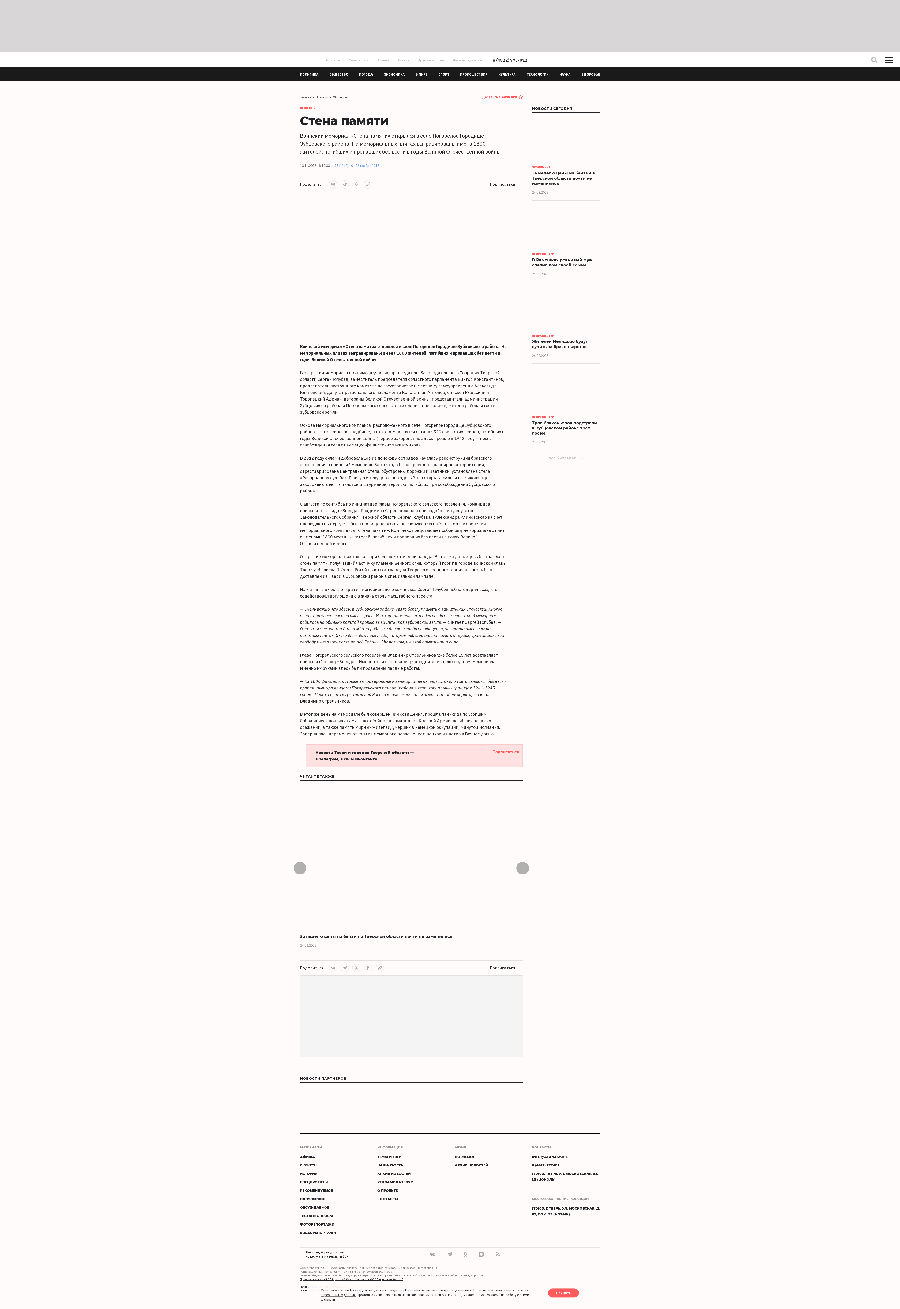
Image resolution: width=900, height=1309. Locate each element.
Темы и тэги (358, 60)
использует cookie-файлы (401, 1290)
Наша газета (390, 1165)
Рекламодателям (467, 60)
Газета (403, 60)
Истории (308, 1173)
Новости (333, 60)
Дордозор (465, 1156)
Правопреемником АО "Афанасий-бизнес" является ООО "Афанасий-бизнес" (351, 1279)
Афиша (383, 60)
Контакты (387, 1199)
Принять (563, 1293)
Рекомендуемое (316, 1190)
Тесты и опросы (316, 1216)
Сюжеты (309, 1165)
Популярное (312, 1199)
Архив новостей (431, 60)
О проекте (387, 1190)
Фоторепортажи (317, 1224)
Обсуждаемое (314, 1207)
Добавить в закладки (499, 97)
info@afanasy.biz (550, 1156)
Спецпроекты (314, 1182)
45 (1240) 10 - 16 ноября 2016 (356, 166)
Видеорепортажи (318, 1232)
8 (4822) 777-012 (510, 60)
